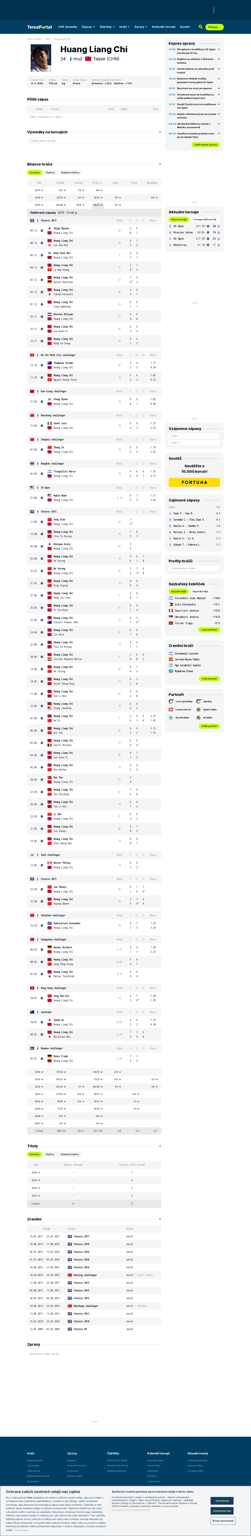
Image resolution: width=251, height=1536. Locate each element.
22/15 (60, 197)
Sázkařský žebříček (116, 1471)
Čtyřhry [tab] (50, 1154)
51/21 (97, 1079)
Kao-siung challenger (54, 391)
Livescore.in (183, 709)
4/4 (98, 190)
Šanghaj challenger (52, 439)
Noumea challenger (52, 1048)
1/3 (116, 1086)
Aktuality (71, 1460)
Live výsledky (184, 701)
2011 (37, 1093)
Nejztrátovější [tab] (200, 591)
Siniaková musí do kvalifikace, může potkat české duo (195, 96)
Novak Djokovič (35, 1460)
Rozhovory (72, 1471)
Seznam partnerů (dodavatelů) (131, 1509)
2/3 (116, 1071)
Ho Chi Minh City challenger (58, 355)
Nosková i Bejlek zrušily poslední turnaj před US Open (195, 80)
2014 (37, 1071)
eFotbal (207, 717)
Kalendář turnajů (163, 26)
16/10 (97, 1108)
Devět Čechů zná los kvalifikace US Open (196, 106)
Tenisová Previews (76, 1465)
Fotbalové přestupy (197, 1460)
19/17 (97, 1093)
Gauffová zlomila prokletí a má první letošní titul (195, 135)
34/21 (96, 204)
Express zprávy (75, 1476)
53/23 (59, 1079)
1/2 (79, 190)
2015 (37, 204)
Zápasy (87, 26)
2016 (37, 197)
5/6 (61, 190)
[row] (94, 190)
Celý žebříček (209, 629)
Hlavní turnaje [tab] (179, 219)
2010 (37, 1101)
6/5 (79, 1093)
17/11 (60, 1108)
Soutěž (185, 26)
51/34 (60, 1071)
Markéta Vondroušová (38, 1476)
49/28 (59, 204)
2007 (37, 1123)
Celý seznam (209, 678)
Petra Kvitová (33, 1471)
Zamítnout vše (222, 1510)
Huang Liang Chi (62, 39)
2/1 (153, 1079)
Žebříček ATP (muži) (117, 1460)
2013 (37, 1079)
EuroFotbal (182, 717)
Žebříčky (106, 26)
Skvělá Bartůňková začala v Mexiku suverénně (194, 125)
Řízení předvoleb (223, 1520)
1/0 (153, 1086)
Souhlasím (222, 1500)
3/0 (153, 197)
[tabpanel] (94, 657)
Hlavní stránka (34, 39)
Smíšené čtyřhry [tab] (70, 172)
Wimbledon (153, 1471)
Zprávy (139, 26)
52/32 (59, 1086)
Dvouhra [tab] (35, 172)
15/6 (78, 204)
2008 (37, 1116)
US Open (45, 487)
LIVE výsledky (67, 26)
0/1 (79, 197)
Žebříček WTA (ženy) (117, 1465)
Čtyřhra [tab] (50, 172)
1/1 (79, 1086)
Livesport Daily (194, 1465)
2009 (37, 1108)
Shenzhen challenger (53, 915)
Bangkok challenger (52, 463)
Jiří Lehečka (33, 1465)
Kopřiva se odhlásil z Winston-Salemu (195, 61)
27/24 (59, 1093)
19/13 (97, 197)
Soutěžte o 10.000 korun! (194, 469)
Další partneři (209, 726)
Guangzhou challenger (54, 939)
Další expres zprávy (206, 144)
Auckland (46, 1012)
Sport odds (210, 709)
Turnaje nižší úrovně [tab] (204, 219)
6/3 (61, 1116)
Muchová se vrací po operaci (194, 88)
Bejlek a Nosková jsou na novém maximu (196, 116)
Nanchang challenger (53, 415)
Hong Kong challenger (54, 987)
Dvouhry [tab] (34, 1154)
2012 (37, 1086)
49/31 (96, 1071)
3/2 (79, 1101)
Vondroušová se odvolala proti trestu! (195, 70)
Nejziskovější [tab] (178, 591)
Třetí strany (21, 1529)
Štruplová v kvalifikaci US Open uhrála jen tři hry (196, 51)
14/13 (97, 1101)
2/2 (134, 1093)
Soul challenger (50, 854)
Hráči (123, 26)
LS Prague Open (195, 1471)
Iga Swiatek (33, 1481)
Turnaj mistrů (153, 1481)
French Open (154, 1465)
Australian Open (155, 1460)
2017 (37, 190)
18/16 (60, 1101)
